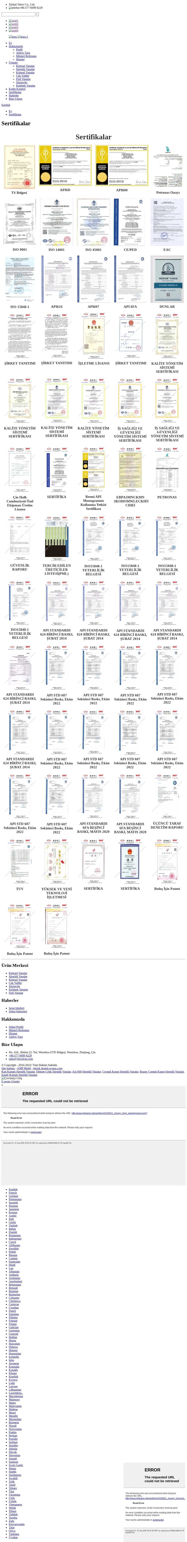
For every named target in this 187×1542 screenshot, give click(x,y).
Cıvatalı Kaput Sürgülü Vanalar (120, 1071)
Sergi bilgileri (16, 1008)
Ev (10, 42)
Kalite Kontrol (17, 88)
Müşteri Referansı (26, 56)
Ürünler (13, 62)
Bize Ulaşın (15, 98)
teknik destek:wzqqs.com (47, 1068)
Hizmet (20, 59)
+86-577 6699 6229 (20, 1055)
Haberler (14, 95)
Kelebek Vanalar (25, 85)
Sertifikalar (15, 92)
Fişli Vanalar (23, 79)
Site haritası (8, 1068)
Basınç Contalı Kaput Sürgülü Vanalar (162, 1071)
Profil (19, 49)
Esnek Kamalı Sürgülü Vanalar (19, 1074)
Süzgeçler (21, 82)
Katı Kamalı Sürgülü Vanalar (18, 1071)
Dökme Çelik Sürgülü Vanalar (53, 1071)
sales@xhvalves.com (21, 1058)
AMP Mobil (24, 1068)
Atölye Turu (23, 52)
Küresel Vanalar (25, 65)
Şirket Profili (16, 1026)
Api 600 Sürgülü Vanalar (86, 1071)
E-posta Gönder (10, 1081)
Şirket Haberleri (18, 1011)
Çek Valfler (22, 75)
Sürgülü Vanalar (25, 69)
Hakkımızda (16, 46)
